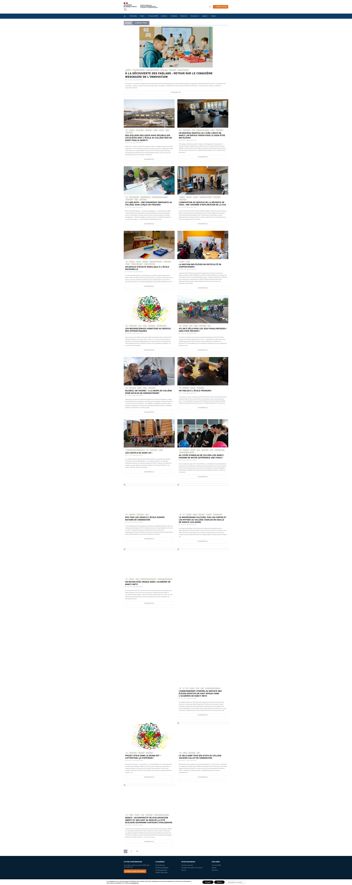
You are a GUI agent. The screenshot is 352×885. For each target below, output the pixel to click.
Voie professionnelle (161, 326)
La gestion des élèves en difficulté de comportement (200, 265)
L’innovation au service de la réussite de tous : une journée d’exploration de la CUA (202, 203)
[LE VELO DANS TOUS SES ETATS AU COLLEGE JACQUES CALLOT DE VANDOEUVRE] (202, 723)
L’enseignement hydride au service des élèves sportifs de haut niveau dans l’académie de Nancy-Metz (200, 693)
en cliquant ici (134, 883)
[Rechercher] (210, 7)
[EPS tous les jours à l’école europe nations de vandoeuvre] (149, 484)
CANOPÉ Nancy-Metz (161, 872)
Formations (174, 16)
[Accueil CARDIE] (141, 7)
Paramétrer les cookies (235, 882)
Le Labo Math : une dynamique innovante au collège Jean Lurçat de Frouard (148, 203)
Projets (167, 130)
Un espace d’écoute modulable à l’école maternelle (147, 268)
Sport (209, 326)
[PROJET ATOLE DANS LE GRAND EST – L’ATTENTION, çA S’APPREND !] (149, 723)
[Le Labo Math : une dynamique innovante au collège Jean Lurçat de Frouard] (149, 167)
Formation (208, 514)
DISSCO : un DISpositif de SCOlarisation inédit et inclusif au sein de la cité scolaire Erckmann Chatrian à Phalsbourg (148, 820)
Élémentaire (186, 388)
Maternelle (145, 261)
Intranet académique (161, 870)
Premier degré (164, 70)
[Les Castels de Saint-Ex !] (149, 420)
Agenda (214, 867)
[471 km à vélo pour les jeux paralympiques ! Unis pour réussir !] (202, 296)
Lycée (193, 130)
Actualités (188, 197)
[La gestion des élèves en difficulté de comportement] (202, 232)
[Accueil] (126, 16)
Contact (213, 16)
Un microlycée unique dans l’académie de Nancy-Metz (147, 583)
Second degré (172, 70)
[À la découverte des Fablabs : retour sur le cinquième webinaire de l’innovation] (176, 27)
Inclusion (161, 130)
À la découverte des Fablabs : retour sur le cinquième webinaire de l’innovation (169, 75)
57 (183, 514)
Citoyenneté (186, 450)
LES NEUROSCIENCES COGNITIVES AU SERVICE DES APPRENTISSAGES (148, 329)
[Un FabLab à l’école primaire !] (202, 358)
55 (126, 753)
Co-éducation (148, 130)
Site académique (160, 865)
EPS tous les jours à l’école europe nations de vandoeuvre (145, 518)
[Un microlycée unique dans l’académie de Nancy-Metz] (149, 549)
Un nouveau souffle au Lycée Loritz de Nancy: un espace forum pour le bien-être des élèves (202, 135)
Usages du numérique (183, 70)
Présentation (133, 16)
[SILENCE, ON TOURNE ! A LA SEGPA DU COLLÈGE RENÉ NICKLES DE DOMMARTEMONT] (149, 358)
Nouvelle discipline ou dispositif (159, 197)
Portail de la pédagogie (161, 867)
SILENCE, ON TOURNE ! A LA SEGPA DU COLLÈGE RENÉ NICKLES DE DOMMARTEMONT (148, 392)
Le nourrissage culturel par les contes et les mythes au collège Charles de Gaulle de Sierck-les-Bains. (202, 519)
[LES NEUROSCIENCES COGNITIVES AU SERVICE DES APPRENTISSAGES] (149, 296)
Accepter (208, 882)
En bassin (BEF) (153, 16)
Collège (155, 130)
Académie (128, 70)
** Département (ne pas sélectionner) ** (135, 450)
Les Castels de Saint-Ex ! (138, 453)
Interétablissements (145, 197)
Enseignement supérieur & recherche (191, 867)
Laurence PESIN (139, 80)
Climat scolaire (139, 130)
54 (126, 130)
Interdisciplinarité (217, 514)
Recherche (215, 870)
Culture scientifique (134, 197)
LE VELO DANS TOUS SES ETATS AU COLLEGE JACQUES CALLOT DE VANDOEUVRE (200, 756)
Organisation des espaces (153, 70)
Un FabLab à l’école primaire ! (195, 391)
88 (126, 326)
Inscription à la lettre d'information (135, 871)
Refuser (219, 882)
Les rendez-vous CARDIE (138, 70)
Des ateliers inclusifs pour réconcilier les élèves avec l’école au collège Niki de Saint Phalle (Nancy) (148, 138)
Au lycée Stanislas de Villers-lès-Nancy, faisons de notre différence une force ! (201, 456)
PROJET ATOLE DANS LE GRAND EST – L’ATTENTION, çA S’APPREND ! (143, 756)
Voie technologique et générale (187, 452)
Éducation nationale (187, 865)
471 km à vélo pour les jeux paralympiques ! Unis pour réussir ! (203, 329)
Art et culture (132, 388)
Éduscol (183, 870)
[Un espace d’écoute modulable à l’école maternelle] (149, 232)
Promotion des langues (136, 264)
